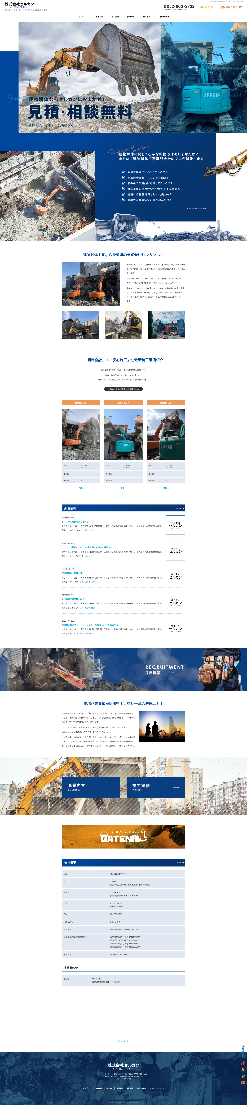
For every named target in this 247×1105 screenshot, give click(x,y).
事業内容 (100, 17)
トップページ (85, 17)
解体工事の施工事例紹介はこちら (124, 389)
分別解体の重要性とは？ (73, 599)
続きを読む (90, 530)
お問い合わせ (162, 17)
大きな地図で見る (123, 1041)
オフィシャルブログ (157, 1088)
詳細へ (81, 488)
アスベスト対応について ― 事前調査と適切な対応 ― (86, 547)
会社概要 (146, 17)
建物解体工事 (81, 403)
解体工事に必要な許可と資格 (75, 522)
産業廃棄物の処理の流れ (73, 573)
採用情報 (131, 17)
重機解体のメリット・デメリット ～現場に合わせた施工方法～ (91, 625)
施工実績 (115, 17)
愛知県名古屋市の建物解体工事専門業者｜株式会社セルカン (225, 1)
